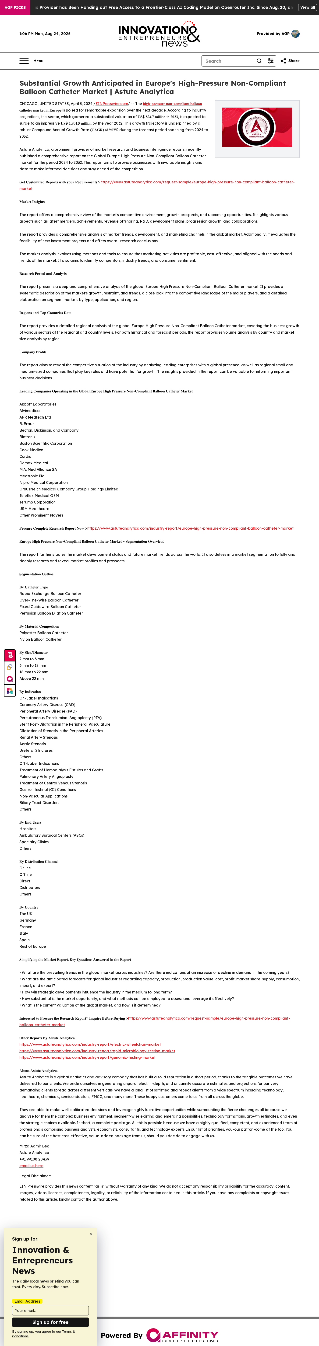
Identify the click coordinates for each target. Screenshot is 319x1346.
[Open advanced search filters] (270, 61)
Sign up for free (50, 1322)
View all (307, 7)
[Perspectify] (9, 667)
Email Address (27, 1301)
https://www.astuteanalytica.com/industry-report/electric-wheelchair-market (90, 1044)
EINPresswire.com (112, 103)
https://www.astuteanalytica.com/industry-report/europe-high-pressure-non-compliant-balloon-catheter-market (190, 528)
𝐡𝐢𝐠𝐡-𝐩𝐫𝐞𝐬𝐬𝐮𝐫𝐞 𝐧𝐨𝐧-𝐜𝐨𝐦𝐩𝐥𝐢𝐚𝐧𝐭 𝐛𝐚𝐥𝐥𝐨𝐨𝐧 (172, 103)
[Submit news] (9, 655)
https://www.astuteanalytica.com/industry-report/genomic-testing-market (87, 1057)
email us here (31, 1165)
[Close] (91, 1234)
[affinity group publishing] (9, 679)
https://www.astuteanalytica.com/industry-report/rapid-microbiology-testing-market (97, 1051)
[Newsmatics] (9, 690)
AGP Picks (15, 7)
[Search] (259, 61)
